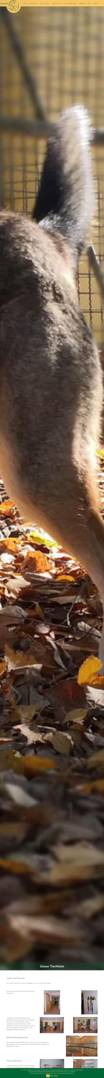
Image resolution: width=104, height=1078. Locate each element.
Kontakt (95, 3)
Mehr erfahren (54, 1075)
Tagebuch (82, 3)
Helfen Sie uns (56, 3)
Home (25, 3)
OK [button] (48, 1075)
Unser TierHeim (44, 3)
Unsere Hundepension (69, 3)
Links (88, 3)
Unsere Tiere (33, 3)
